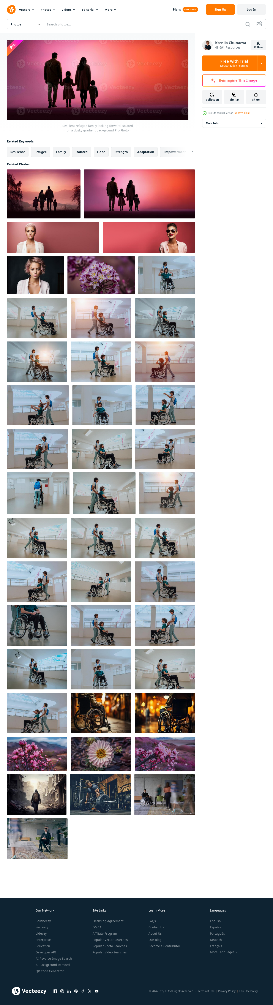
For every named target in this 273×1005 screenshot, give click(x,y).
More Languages (222, 952)
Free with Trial (234, 63)
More (108, 10)
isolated (82, 152)
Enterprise (43, 940)
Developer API (46, 952)
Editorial (88, 10)
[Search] (247, 24)
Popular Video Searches (110, 952)
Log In (251, 9)
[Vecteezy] (11, 9)
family (61, 152)
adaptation (145, 152)
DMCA (97, 927)
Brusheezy (43, 921)
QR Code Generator (50, 971)
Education (43, 946)
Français (216, 946)
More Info (212, 123)
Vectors (24, 10)
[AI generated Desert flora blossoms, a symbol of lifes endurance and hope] (101, 275)
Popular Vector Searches (110, 940)
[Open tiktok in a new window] (83, 991)
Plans (177, 9)
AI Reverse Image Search (54, 958)
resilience (17, 152)
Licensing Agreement (108, 921)
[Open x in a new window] (90, 991)
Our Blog (154, 940)
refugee (41, 152)
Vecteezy (42, 927)
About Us (155, 933)
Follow (258, 47)
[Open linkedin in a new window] (69, 991)
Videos (66, 10)
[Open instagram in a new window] (62, 991)
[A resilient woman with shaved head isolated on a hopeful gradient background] (53, 237)
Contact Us (156, 927)
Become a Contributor (164, 946)
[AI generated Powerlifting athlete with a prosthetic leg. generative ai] (100, 794)
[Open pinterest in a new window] (76, 991)
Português (217, 933)
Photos (46, 10)
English (215, 921)
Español (215, 927)
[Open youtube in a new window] (96, 991)
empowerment (175, 152)
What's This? (242, 113)
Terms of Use (206, 991)
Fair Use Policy (248, 991)
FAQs (152, 921)
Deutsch (216, 940)
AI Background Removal (53, 965)
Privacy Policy (227, 991)
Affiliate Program (105, 933)
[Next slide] (188, 152)
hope (101, 152)
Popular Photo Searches (110, 946)
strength (121, 152)
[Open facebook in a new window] (55, 991)
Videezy (41, 933)
